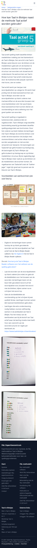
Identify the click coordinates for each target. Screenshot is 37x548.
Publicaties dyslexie (8, 470)
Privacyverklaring (7, 544)
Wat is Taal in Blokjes (8, 511)
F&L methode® (25, 464)
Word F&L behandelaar (27, 472)
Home (3, 7)
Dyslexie (4, 467)
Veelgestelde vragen (14, 7)
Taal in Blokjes (7, 508)
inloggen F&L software (27, 514)
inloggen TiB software (27, 516)
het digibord (18, 254)
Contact (4, 491)
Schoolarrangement (8, 524)
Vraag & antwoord (8, 478)
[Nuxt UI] (4, 3)
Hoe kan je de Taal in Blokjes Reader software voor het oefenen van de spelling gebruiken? (17, 264)
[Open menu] (34, 3)
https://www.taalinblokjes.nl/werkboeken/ (20, 331)
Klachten (24, 544)
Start (4, 464)
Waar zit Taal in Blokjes (9, 532)
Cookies (17, 544)
